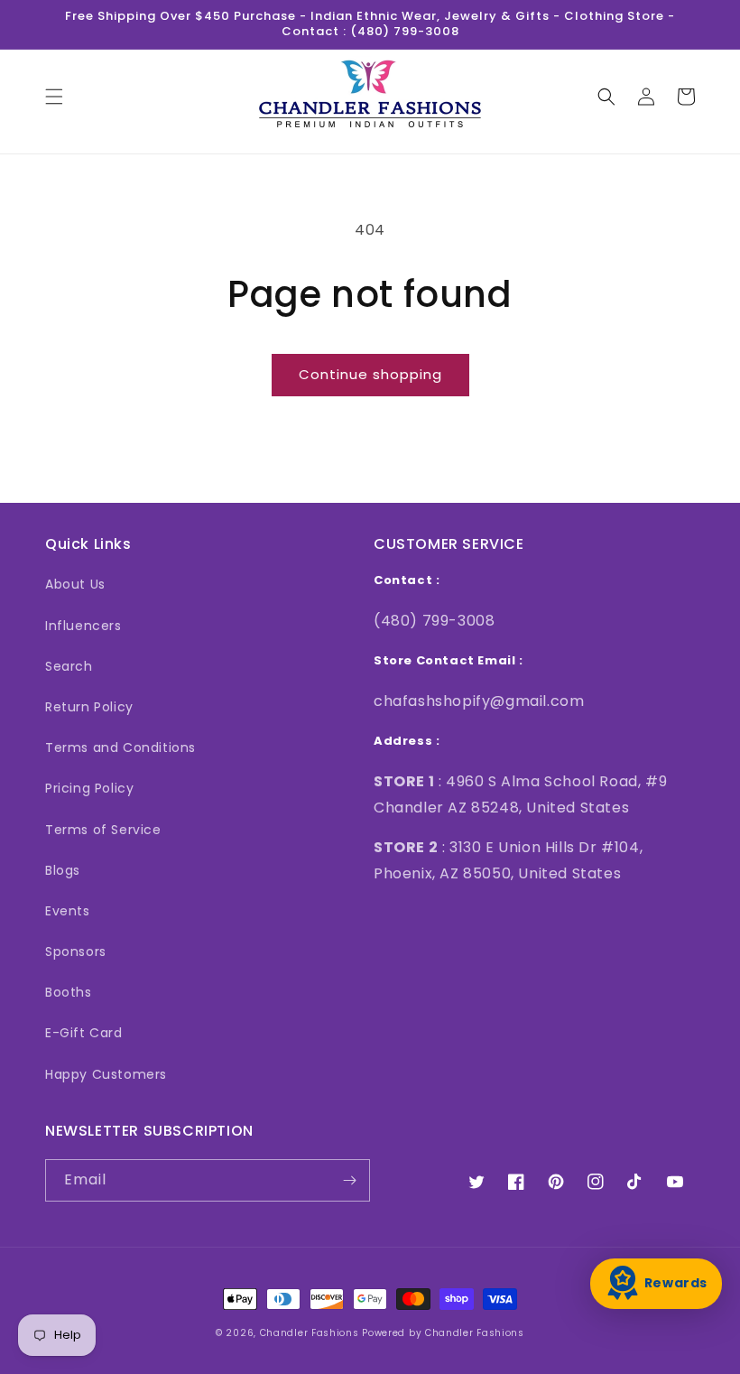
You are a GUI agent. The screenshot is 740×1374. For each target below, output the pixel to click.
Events (67, 911)
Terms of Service (103, 830)
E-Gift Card (84, 1033)
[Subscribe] (349, 1180)
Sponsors (75, 951)
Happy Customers (106, 1074)
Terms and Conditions (120, 747)
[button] (54, 96)
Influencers (83, 626)
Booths (68, 992)
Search (69, 666)
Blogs (62, 870)
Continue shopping (370, 374)
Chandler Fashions (309, 1333)
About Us (75, 584)
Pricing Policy (89, 788)
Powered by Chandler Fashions (443, 1333)
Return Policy (89, 707)
